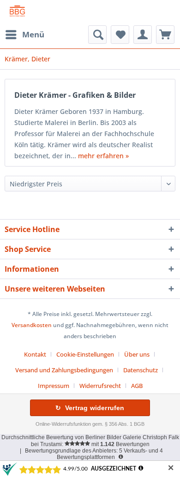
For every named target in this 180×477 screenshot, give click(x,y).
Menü (33, 34)
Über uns (137, 354)
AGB (137, 386)
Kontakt (35, 354)
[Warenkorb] (165, 34)
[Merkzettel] (120, 34)
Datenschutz (140, 370)
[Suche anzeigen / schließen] (97, 34)
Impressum (53, 386)
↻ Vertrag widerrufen (89, 407)
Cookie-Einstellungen (85, 354)
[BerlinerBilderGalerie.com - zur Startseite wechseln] (17, 13)
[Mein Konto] (142, 34)
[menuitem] (24, 34)
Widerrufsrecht (100, 386)
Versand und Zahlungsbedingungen (64, 370)
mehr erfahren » (103, 155)
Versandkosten (32, 325)
